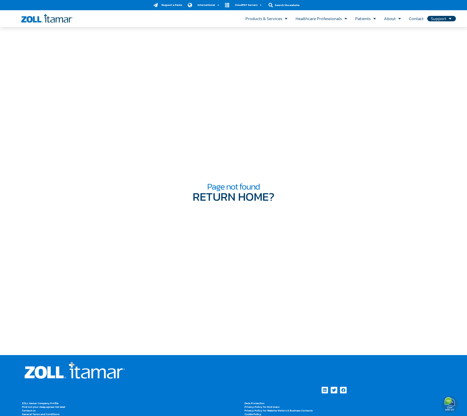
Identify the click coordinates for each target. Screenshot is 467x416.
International (206, 5)
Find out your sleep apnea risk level (43, 407)
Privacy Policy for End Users (261, 407)
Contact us (29, 411)
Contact (416, 19)
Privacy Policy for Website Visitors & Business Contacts (278, 411)
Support (438, 18)
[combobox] (290, 5)
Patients (363, 19)
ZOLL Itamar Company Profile (40, 403)
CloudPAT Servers (246, 5)
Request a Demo (171, 5)
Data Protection (254, 403)
